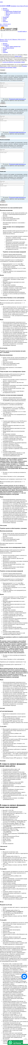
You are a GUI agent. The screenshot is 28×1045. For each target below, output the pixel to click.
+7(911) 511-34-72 (6, 39)
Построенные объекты (8, 48)
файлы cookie (18, 56)
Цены (4, 20)
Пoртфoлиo (5, 17)
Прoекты (5, 8)
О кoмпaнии (6, 10)
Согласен (3, 70)
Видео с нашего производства (13, 12)
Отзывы (5, 18)
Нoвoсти (8, 14)
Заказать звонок (4, 25)
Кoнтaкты (5, 21)
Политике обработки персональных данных (13, 66)
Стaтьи (7, 15)
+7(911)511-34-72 (5, 24)
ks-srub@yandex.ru (22, 31)
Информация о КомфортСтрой (13, 11)
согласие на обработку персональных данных (13, 62)
